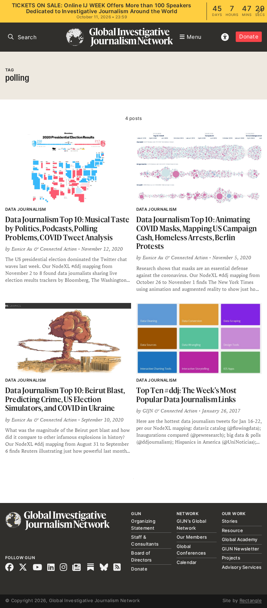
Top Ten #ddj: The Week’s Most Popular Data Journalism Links (186, 394)
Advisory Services (241, 567)
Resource (232, 530)
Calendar (187, 562)
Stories (230, 521)
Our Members (192, 537)
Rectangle (251, 600)
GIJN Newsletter (240, 548)
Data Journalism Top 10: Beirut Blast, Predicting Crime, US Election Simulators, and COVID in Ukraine (65, 398)
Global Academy (240, 539)
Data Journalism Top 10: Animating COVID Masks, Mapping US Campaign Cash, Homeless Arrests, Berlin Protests (196, 233)
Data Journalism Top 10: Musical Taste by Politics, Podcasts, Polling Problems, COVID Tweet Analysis (67, 228)
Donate (248, 36)
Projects (231, 558)
